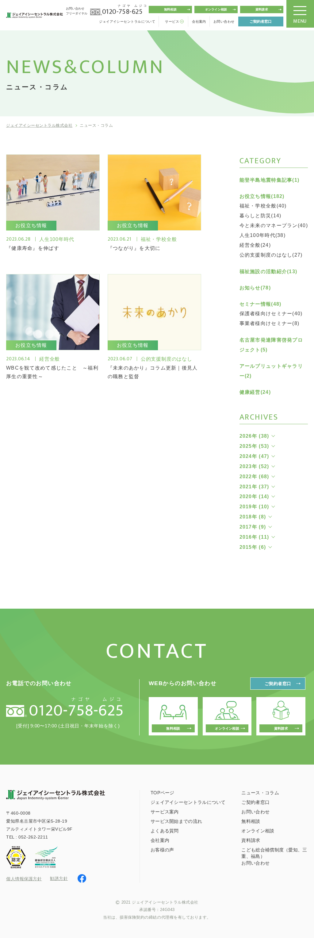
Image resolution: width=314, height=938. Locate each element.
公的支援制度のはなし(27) (271, 255)
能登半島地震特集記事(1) (269, 180)
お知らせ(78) (255, 287)
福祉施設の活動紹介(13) (268, 271)
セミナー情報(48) (260, 304)
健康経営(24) (255, 392)
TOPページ (162, 792)
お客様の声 (162, 849)
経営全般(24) (255, 245)
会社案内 (199, 21)
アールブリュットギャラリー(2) (271, 370)
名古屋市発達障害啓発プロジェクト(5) (271, 344)
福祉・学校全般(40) (263, 205)
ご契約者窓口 (261, 21)
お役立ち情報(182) (262, 196)
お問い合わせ (224, 21)
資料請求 (261, 9)
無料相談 (170, 9)
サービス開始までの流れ (176, 821)
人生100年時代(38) (262, 235)
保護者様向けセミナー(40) (271, 313)
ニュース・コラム (260, 792)
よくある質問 (165, 830)
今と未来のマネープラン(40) (273, 225)
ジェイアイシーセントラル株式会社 (39, 125)
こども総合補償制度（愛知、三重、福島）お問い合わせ (274, 856)
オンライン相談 (216, 9)
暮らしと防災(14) (260, 215)
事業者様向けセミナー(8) (269, 323)
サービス (172, 21)
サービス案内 (165, 811)
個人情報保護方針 (24, 878)
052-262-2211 (33, 837)
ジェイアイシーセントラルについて (127, 21)
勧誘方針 (59, 878)
